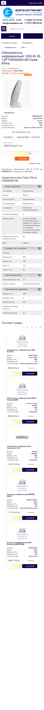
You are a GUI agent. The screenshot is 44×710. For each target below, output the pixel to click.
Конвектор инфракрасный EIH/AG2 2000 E (21, 495)
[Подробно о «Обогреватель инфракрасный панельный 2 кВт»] (22, 438)
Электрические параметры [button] (16, 289)
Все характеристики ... (22, 132)
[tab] (22, 186)
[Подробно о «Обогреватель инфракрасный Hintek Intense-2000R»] (22, 389)
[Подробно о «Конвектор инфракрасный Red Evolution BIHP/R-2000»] (22, 534)
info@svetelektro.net (12, 23)
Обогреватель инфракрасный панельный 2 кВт (19, 447)
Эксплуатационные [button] (13, 275)
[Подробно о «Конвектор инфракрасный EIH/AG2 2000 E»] (22, 486)
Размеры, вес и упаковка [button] (15, 248)
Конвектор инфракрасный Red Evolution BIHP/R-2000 (19, 543)
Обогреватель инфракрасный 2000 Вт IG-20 (21, 351)
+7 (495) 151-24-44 (33, 19)
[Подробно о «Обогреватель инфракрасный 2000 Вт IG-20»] (22, 341)
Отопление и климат (9, 43)
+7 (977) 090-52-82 (33, 22)
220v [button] (23, 47)
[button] (3, 28)
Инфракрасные (10, 47)
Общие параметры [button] (13, 186)
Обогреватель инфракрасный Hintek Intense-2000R (21, 399)
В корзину (23, 158)
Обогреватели (27, 43)
